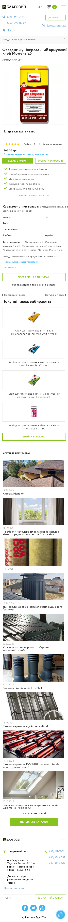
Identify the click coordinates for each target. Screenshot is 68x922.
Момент (42, 250)
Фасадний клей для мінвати (19, 250)
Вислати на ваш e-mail (34, 277)
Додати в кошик (17, 161)
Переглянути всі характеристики (20, 262)
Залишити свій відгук (53, 144)
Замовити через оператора (34, 196)
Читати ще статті (34, 813)
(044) (57, 863)
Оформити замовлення (50, 161)
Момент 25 (55, 250)
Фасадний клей (34, 242)
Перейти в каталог (34, 436)
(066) (16, 23)
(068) (16, 17)
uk (39, 7)
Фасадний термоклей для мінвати (42, 246)
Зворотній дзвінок (56, 25)
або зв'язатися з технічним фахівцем (34, 285)
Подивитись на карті (15, 888)
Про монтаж (9, 267)
